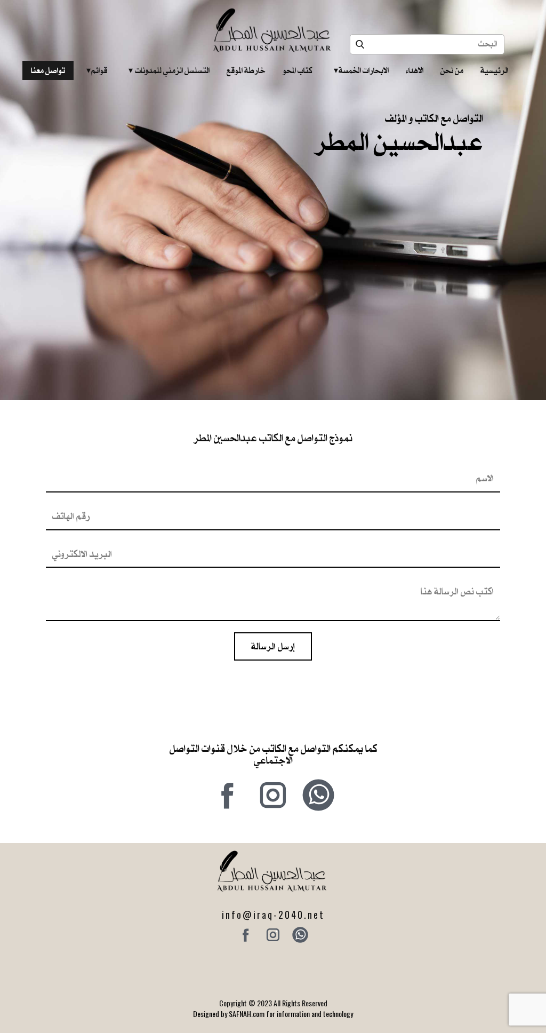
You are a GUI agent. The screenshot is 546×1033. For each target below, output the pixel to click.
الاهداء (414, 70)
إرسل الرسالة (273, 646)
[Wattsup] (300, 935)
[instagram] (273, 795)
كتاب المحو (297, 70)
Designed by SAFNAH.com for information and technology (273, 1013)
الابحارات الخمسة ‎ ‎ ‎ (361, 70)
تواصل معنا (48, 70)
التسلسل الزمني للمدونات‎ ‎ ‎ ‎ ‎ (169, 70)
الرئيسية (494, 70)
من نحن (451, 70)
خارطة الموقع (246, 70)
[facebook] (228, 795)
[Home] (273, 30)
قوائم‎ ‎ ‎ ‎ (96, 70)
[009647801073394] (318, 795)
